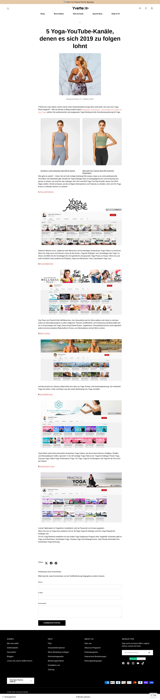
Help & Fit (116, 14)
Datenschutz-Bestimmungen (95, 656)
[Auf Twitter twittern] (46, 563)
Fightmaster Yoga (47, 466)
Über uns (88, 643)
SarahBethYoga (46, 394)
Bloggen (10, 656)
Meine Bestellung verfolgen (58, 652)
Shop (42, 14)
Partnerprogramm (91, 652)
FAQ (49, 643)
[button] (152, 8)
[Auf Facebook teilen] (51, 563)
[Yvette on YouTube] (138, 663)
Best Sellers (59, 14)
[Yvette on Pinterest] (128, 663)
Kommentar (42, 603)
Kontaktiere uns (54, 665)
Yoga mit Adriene (47, 192)
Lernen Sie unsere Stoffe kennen (19, 661)
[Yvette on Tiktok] (142, 663)
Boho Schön (45, 333)
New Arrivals (78, 14)
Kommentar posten (52, 623)
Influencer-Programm (92, 648)
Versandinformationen (56, 648)
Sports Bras (97, 14)
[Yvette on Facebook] (123, 663)
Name (40, 582)
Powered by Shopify (22, 692)
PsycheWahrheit (46, 264)
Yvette (13, 692)
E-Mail (40, 593)
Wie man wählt (12, 643)
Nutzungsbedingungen (93, 661)
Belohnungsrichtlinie (56, 661)
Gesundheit (11, 652)
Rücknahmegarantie (56, 656)
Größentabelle (12, 648)
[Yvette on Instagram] (133, 663)
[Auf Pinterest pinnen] (56, 563)
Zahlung (51, 669)
